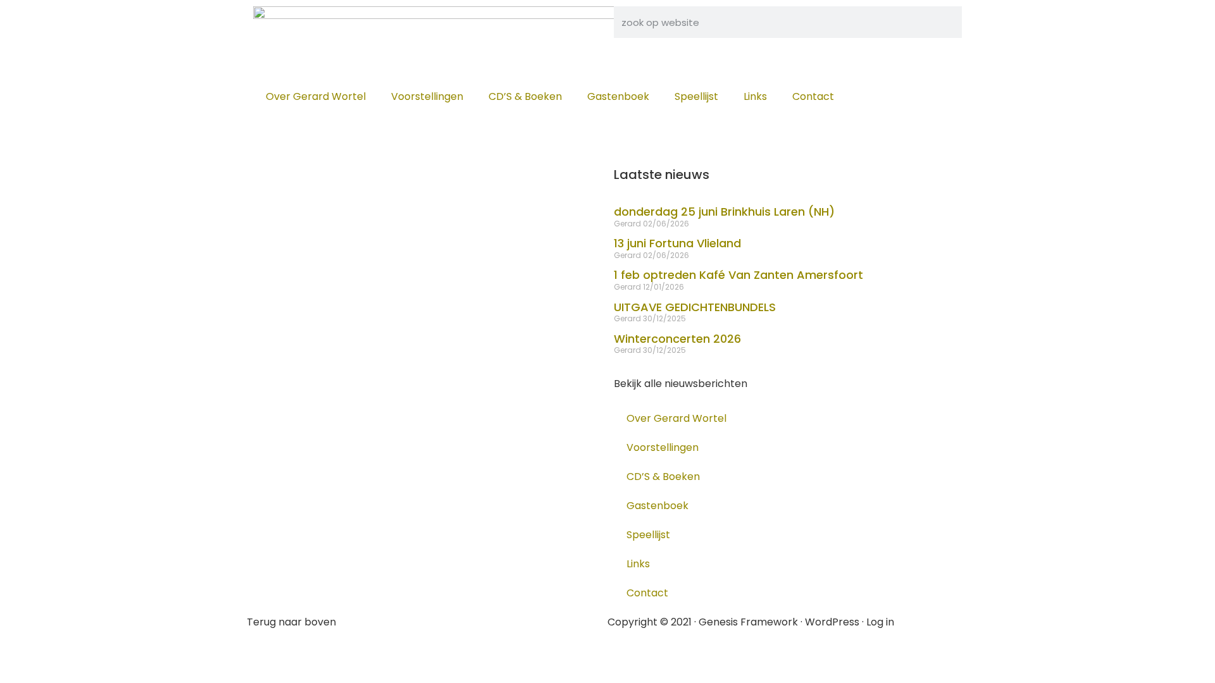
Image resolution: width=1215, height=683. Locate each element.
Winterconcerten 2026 (677, 339)
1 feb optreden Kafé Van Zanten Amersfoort (738, 275)
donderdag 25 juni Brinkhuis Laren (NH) (724, 211)
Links (755, 96)
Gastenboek (618, 96)
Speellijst (696, 96)
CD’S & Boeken (525, 96)
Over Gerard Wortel (316, 96)
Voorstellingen (427, 96)
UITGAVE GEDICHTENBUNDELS (695, 307)
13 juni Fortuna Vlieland (677, 243)
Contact (813, 96)
